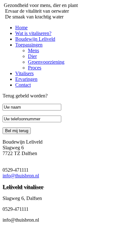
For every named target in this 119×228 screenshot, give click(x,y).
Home (21, 27)
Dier (32, 56)
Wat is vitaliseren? (33, 33)
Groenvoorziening (46, 62)
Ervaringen (26, 79)
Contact (23, 85)
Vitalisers (24, 73)
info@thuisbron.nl (21, 175)
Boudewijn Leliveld (35, 39)
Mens (33, 50)
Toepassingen (29, 44)
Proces (34, 67)
